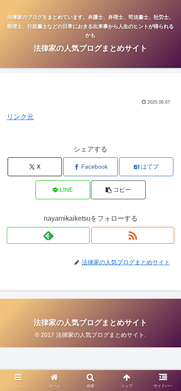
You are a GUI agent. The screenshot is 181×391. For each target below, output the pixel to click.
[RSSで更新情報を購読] (132, 235)
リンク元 (20, 116)
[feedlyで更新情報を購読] (48, 235)
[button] (118, 189)
